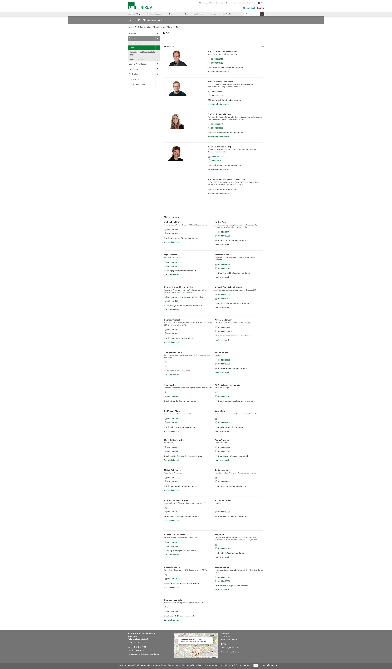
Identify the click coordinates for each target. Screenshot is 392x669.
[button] (145, 654)
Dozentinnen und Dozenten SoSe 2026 (142, 53)
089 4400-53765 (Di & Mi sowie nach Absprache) (185, 297)
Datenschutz (225, 636)
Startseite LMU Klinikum (207, 3)
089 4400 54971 (224, 232)
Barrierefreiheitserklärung (229, 639)
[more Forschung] (157, 69)
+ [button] (176, 635)
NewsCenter (226, 14)
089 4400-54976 (224, 265)
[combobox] (254, 14)
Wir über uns (134, 43)
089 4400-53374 (173, 230)
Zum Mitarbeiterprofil (171, 242)
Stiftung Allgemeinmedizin (229, 648)
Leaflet (197, 657)
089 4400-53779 (217, 59)
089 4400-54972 (173, 419)
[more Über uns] (157, 38)
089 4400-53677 (173, 330)
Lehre (186, 14)
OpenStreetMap (206, 657)
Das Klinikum (199, 14)
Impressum (225, 634)
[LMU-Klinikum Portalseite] (140, 6)
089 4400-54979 (224, 327)
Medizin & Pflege (134, 14)
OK (256, 665)
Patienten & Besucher (155, 14)
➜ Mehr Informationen (269, 665)
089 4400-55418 (173, 478)
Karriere (213, 14)
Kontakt (228, 3)
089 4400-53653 (224, 295)
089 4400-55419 (217, 124)
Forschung (173, 14)
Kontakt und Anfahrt (137, 84)
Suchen (262, 14)
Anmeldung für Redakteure (231, 652)
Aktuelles (132, 33)
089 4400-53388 (217, 157)
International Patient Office (247, 3)
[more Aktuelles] (157, 33)
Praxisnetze (134, 79)
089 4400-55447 (217, 92)
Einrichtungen (220, 3)
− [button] (176, 638)
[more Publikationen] (157, 74)
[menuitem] (134, 14)
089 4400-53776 (173, 542)
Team (132, 48)
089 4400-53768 (217, 63)
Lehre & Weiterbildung (138, 64)
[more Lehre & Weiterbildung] (157, 63)
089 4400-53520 (217, 128)
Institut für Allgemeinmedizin (147, 20)
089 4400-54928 (224, 448)
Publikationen (134, 74)
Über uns (170, 27)
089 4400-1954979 (225, 331)
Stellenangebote (136, 59)
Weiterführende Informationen (218, 72)
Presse (235, 3)
